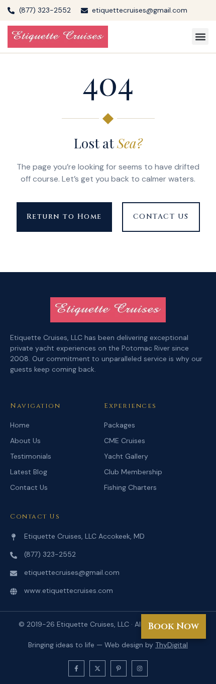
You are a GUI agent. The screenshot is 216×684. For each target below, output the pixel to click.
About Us (25, 440)
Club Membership (133, 471)
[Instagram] (140, 668)
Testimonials (30, 456)
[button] (200, 36)
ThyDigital (171, 644)
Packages (119, 425)
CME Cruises (124, 440)
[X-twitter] (97, 668)
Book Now (173, 626)
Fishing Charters (130, 487)
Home (20, 425)
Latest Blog (28, 471)
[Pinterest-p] (119, 668)
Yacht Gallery (126, 456)
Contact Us (29, 487)
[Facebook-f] (76, 668)
